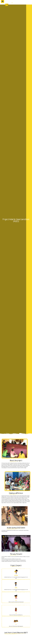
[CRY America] (2, 1)
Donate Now (6, 5)
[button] (11, 3)
